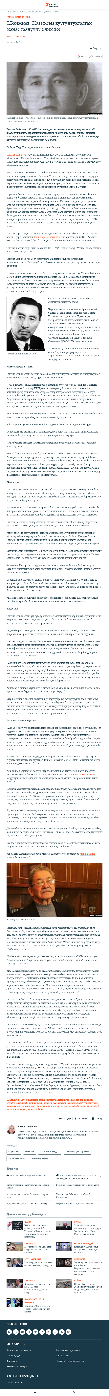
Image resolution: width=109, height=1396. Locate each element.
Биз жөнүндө (13, 1356)
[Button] (96, 48)
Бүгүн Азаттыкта (32, 1259)
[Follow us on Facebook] (9, 1332)
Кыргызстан (80, 1259)
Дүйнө (27, 1222)
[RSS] (61, 1332)
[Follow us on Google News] (35, 1332)
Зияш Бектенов (83, 774)
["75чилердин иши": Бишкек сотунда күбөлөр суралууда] (15, 1262)
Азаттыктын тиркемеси (68, 1350)
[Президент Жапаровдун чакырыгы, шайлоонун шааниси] (64, 1246)
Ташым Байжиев (16, 155)
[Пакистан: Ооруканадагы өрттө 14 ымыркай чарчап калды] (15, 1302)
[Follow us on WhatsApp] (55, 1332)
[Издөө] (74, 1392)
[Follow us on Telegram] (29, 1332)
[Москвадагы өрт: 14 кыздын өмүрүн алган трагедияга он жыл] (15, 1246)
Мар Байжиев (88, 854)
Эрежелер (12, 1361)
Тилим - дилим (14, 1383)
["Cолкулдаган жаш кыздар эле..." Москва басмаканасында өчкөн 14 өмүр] (15, 1283)
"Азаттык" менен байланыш (70, 1361)
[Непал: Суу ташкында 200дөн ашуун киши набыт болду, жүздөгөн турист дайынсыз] (64, 1283)
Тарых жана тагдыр (19, 17)
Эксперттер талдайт (84, 1244)
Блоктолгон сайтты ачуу (19, 1350)
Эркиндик (29, 1244)
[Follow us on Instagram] (48, 1332)
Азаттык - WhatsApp (17, 1366)
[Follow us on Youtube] (22, 1332)
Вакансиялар (62, 1356)
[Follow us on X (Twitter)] (15, 1332)
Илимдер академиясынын (49, 237)
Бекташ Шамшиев (16, 37)
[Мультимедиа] (35, 1392)
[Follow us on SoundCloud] (42, 1332)
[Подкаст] (68, 1332)
